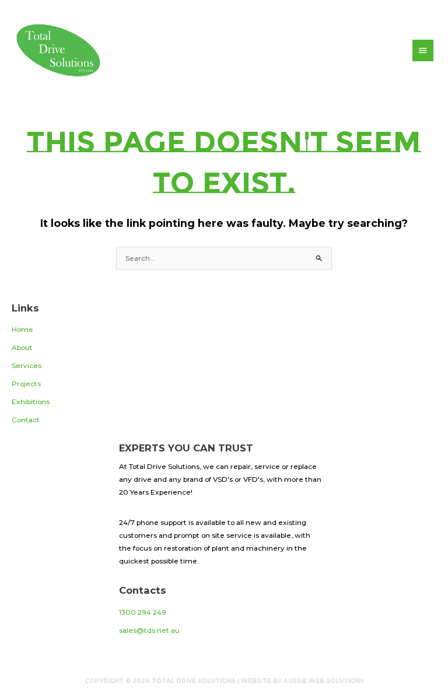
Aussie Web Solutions (324, 681)
